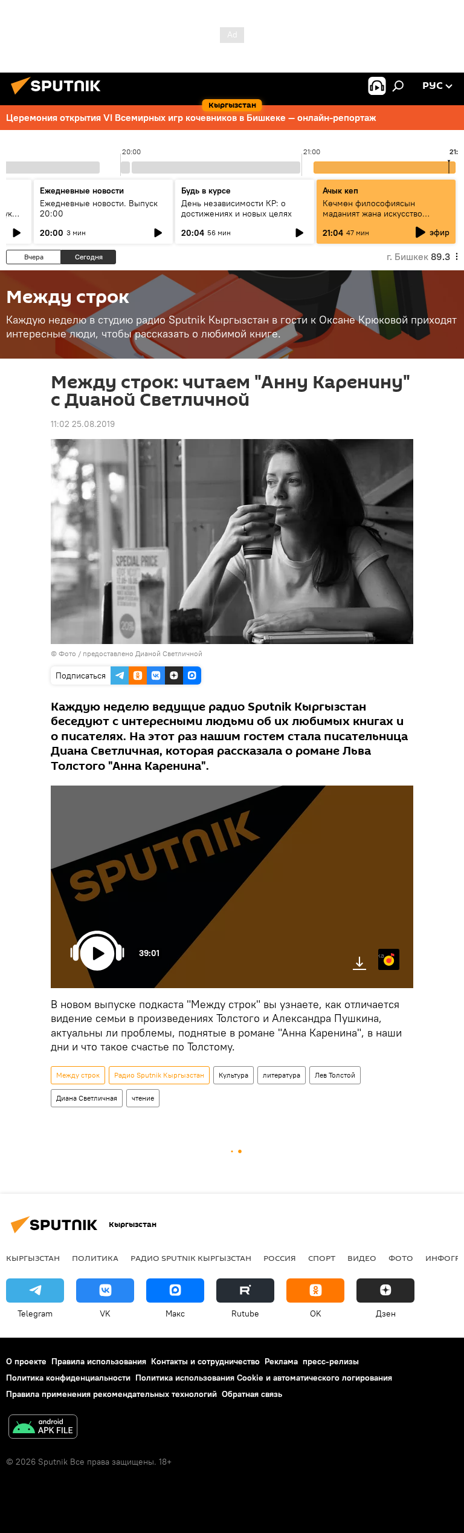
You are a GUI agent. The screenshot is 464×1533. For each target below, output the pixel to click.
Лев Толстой (335, 1074)
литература (281, 1074)
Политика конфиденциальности (68, 1377)
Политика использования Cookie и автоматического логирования (263, 1377)
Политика (95, 1257)
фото (400, 1257)
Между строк (78, 1074)
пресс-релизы (331, 1361)
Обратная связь (252, 1393)
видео (361, 1257)
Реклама (281, 1361)
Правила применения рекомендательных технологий (111, 1393)
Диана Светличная (86, 1097)
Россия (279, 1257)
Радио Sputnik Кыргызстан (159, 1074)
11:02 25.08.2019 (83, 423)
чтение (143, 1097)
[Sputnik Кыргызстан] (59, 96)
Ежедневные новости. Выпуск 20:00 (99, 208)
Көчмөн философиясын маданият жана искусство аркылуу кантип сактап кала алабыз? (377, 218)
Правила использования (98, 1361)
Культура (233, 1074)
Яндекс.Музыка (381, 955)
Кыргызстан (33, 1257)
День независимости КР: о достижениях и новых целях (236, 208)
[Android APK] (43, 1428)
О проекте (26, 1361)
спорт (321, 1257)
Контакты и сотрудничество (205, 1361)
